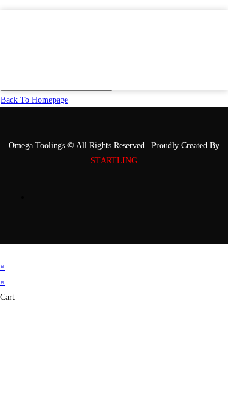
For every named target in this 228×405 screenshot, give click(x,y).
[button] (212, 58)
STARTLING (114, 160)
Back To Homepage (34, 99)
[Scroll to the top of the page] (3, 251)
